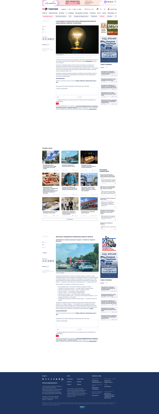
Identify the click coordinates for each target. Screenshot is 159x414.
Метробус (110, 16)
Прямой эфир (113, 9)
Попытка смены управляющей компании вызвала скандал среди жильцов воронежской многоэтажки (107, 175)
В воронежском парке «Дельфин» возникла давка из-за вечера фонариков (88, 166)
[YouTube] (59, 379)
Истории (61, 13)
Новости (44, 13)
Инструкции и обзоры (81, 13)
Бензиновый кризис (48, 16)
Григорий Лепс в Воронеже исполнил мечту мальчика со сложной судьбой (108, 73)
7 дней (106, 67)
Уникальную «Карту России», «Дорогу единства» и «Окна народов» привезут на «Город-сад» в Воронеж (88, 189)
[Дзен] (43, 379)
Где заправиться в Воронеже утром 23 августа (88, 212)
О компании (70, 379)
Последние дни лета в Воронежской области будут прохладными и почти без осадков (49, 166)
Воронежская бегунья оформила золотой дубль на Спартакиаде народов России (109, 101)
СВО (70, 16)
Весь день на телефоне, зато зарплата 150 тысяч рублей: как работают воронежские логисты (108, 86)
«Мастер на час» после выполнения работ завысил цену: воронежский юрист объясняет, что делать (107, 187)
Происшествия (53, 13)
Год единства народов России (81, 16)
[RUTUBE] (54, 379)
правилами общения (72, 107)
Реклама (79, 384)
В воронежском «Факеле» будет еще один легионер (107, 199)
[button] (116, 16)
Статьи (104, 13)
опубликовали (89, 61)
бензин (45, 252)
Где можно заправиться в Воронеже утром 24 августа (68, 165)
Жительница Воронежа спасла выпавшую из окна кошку (108, 79)
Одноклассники (89, 80)
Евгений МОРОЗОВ (60, 78)
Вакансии (69, 381)
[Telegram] (45, 379)
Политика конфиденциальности (49, 382)
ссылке (91, 308)
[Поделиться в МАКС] (51, 39)
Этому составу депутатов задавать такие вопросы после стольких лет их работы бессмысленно (108, 217)
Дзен (94, 80)
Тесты (99, 13)
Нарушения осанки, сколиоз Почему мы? (108, 227)
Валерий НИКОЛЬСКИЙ (61, 310)
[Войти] (101, 9)
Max (57, 82)
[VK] (48, 379)
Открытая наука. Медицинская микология (106, 223)
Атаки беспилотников (61, 16)
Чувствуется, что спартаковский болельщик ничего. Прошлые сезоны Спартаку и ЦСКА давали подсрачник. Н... (107, 204)
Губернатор (94, 16)
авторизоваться (92, 109)
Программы (111, 13)
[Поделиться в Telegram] (48, 39)
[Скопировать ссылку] (53, 39)
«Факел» (102, 16)
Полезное (93, 13)
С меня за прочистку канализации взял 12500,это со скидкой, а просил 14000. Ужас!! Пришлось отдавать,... (108, 192)
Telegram (77, 80)
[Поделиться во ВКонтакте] (43, 39)
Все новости (70, 219)
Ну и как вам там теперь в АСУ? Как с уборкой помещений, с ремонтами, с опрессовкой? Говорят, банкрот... (108, 180)
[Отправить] (57, 104)
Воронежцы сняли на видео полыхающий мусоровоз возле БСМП (108, 94)
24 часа (102, 67)
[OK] (51, 379)
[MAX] (56, 379)
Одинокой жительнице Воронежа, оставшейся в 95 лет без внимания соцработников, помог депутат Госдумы (107, 212)
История (69, 384)
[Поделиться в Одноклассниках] (46, 39)
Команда (79, 381)
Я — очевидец (70, 13)
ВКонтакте (82, 80)
